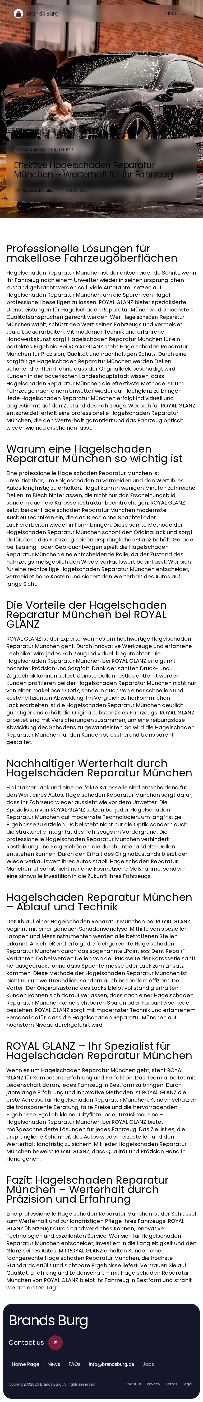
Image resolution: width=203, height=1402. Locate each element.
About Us (133, 1384)
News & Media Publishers (45, 150)
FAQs (75, 1364)
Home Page (25, 1364)
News (54, 1364)
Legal (187, 1384)
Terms (171, 1384)
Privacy (153, 1384)
